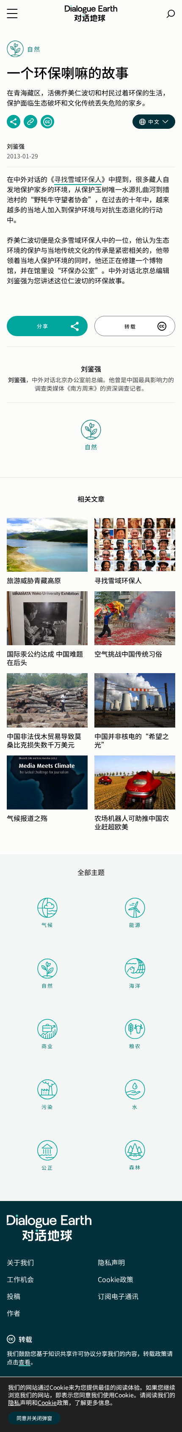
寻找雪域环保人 (78, 179)
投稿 (13, 1296)
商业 (47, 1045)
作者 (13, 1313)
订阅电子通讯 (118, 1296)
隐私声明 (111, 1262)
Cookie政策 (115, 1279)
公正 (47, 1167)
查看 (24, 1362)
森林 (135, 1167)
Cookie (47, 1402)
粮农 (135, 1045)
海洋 (135, 985)
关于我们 (20, 1262)
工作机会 (20, 1279)
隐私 (14, 1402)
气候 (47, 924)
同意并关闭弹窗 (34, 1417)
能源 (135, 924)
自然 (47, 985)
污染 (47, 1106)
